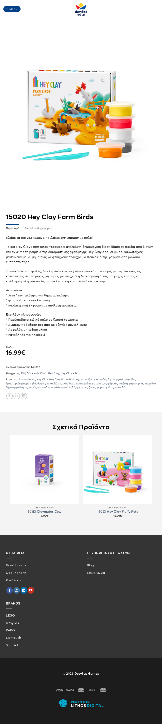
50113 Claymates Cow (44, 511)
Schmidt (12, 645)
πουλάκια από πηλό (63, 387)
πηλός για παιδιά (39, 387)
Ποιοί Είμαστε (16, 565)
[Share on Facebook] (9, 396)
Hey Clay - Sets (70, 373)
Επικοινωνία (96, 573)
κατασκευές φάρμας (104, 383)
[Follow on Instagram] (16, 590)
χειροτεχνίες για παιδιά (111, 387)
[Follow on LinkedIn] (24, 590)
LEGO (10, 615)
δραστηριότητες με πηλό (21, 383)
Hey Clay (53, 373)
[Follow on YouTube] (31, 590)
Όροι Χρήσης (16, 573)
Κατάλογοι (14, 580)
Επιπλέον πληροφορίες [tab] (38, 228)
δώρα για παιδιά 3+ (49, 383)
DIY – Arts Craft (37, 373)
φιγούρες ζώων (86, 387)
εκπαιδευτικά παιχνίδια (76, 383)
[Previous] (10, 480)
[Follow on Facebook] (9, 590)
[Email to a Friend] (16, 396)
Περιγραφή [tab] (12, 228)
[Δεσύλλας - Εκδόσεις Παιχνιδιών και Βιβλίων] (81, 9)
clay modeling (26, 379)
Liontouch (13, 638)
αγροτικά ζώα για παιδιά (91, 379)
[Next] (152, 480)
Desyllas (12, 623)
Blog (90, 565)
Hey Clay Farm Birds (62, 379)
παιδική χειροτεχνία (131, 383)
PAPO (10, 630)
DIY (23, 373)
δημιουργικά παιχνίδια (122, 379)
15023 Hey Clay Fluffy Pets (117, 511)
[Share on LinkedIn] (24, 396)
